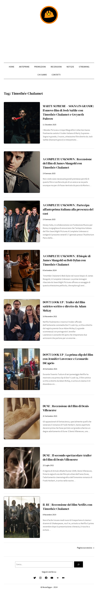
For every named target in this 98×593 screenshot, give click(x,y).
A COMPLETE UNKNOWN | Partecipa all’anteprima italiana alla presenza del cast (68, 209)
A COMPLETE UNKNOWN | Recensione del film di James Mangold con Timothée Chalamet (67, 163)
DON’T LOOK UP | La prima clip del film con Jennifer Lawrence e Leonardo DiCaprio (68, 359)
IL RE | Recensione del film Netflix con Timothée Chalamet (67, 507)
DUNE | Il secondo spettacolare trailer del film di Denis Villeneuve (67, 457)
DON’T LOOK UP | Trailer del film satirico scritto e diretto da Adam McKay (64, 306)
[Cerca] (78, 564)
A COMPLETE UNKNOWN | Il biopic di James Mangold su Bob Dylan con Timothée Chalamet (66, 260)
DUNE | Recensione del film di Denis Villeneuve (66, 408)
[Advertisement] (49, 43)
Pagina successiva (85, 547)
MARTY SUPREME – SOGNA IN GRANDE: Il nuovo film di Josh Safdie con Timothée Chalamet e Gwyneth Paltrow (68, 112)
